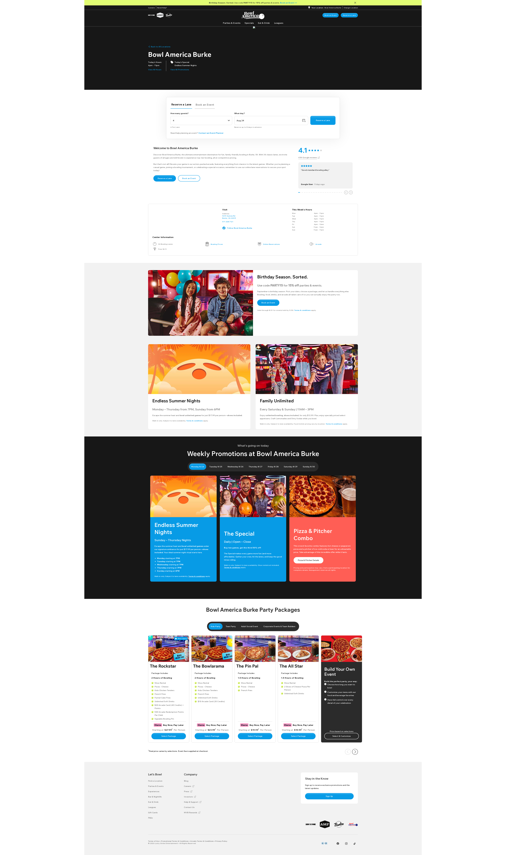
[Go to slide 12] (318, 192)
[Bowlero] (169, 15)
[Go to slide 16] (325, 192)
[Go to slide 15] (323, 192)
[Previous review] (346, 192)
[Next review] (351, 192)
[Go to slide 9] (313, 192)
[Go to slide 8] (311, 192)
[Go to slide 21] (334, 192)
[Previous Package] (348, 752)
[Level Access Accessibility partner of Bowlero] (324, 843)
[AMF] (160, 15)
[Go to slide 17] (327, 192)
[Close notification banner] (356, 2)
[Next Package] (355, 752)
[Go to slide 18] (329, 192)
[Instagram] (346, 843)
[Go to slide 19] (330, 192)
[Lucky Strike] (151, 15)
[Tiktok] (354, 843)
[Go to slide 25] (341, 192)
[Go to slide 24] (339, 192)
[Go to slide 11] (316, 192)
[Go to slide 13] (320, 192)
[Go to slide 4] (304, 192)
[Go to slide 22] (336, 192)
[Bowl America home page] (253, 15)
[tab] (181, 105)
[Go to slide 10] (315, 192)
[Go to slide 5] (306, 192)
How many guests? (180, 113)
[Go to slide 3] (302, 192)
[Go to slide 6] (308, 192)
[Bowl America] (353, 824)
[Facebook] (337, 843)
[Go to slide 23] (338, 192)
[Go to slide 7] (309, 192)
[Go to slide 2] (300, 192)
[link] (330, 15)
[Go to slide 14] (322, 192)
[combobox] (201, 120)
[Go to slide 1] (299, 192)
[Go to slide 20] (332, 192)
